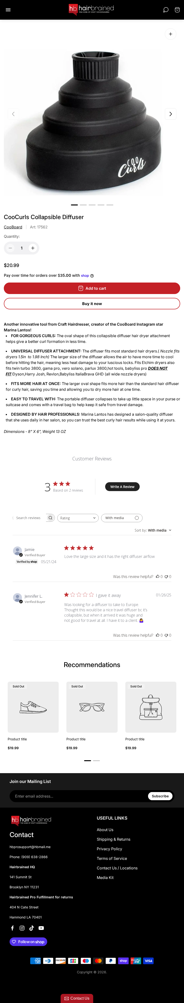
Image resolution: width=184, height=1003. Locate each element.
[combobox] (78, 518)
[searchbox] (29, 517)
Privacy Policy (109, 848)
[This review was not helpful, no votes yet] (166, 576)
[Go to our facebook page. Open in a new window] (12, 928)
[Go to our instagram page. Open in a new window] (22, 928)
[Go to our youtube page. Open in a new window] (41, 928)
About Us (105, 829)
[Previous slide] (13, 114)
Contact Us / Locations (117, 868)
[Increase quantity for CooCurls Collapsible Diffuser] (32, 248)
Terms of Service (112, 858)
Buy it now (92, 303)
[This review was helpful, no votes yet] (157, 576)
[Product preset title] (33, 707)
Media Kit (105, 877)
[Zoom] (170, 34)
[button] (74, 204)
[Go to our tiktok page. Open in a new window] (31, 928)
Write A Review (122, 486)
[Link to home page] (31, 821)
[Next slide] (170, 114)
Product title (17, 739)
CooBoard (13, 227)
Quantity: (12, 236)
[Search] (166, 10)
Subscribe (160, 796)
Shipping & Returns (113, 839)
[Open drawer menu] (8, 10)
